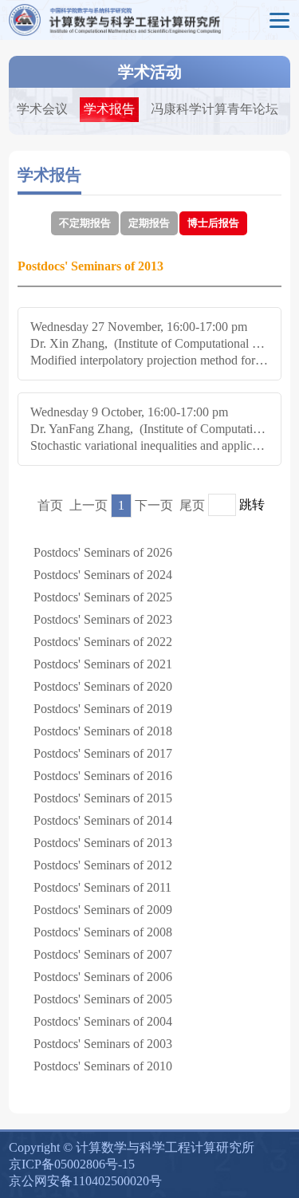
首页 (50, 505)
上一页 (88, 505)
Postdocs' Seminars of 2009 (102, 909)
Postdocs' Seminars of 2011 (102, 887)
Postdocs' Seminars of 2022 (102, 641)
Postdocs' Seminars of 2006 (102, 976)
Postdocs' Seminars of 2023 (102, 619)
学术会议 (42, 109)
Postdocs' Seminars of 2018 (102, 731)
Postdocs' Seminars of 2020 (102, 686)
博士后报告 (213, 223)
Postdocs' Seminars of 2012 (102, 865)
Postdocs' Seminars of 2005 (102, 999)
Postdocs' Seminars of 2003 (102, 1043)
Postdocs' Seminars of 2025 (102, 597)
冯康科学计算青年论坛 (214, 109)
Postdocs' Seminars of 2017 (102, 753)
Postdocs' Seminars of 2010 (102, 1066)
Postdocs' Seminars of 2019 (102, 708)
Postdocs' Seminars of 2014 (102, 820)
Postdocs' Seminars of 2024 (102, 574)
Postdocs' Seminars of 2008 (102, 932)
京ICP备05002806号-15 (72, 1164)
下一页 (154, 505)
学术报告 (109, 109)
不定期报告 (85, 223)
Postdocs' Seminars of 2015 (102, 798)
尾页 (192, 505)
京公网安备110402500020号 (85, 1181)
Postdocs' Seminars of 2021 (102, 664)
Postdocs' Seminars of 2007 (102, 954)
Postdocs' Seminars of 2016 (102, 775)
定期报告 (149, 223)
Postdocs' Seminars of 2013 (102, 842)
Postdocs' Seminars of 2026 (102, 552)
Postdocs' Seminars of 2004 (102, 1021)
